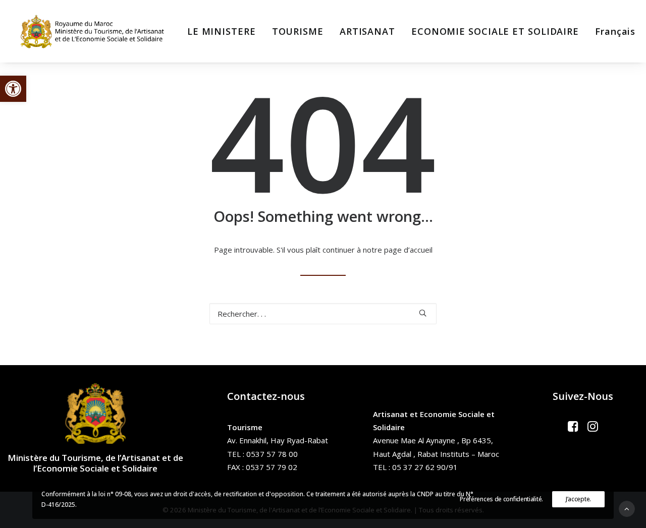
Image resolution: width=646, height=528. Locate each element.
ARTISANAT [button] (367, 31)
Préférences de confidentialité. (501, 499)
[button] (13, 89)
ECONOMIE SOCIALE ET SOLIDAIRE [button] (495, 31)
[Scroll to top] (627, 508)
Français (615, 31)
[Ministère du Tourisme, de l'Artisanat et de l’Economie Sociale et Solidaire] (95, 31)
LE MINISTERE (221, 31)
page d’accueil (408, 250)
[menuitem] (221, 31)
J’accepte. (578, 499)
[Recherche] (323, 313)
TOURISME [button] (298, 31)
